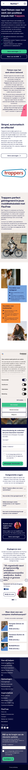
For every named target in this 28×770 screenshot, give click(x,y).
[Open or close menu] (3, 3)
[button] (14, 489)
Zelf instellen (20, 400)
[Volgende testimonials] (26, 580)
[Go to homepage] (14, 3)
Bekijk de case (9, 594)
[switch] (23, 384)
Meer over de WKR (13, 57)
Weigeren (14, 414)
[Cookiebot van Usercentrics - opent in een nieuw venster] (20, 354)
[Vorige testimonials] (1, 580)
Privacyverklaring (13, 767)
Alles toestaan (14, 404)
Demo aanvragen (13, 51)
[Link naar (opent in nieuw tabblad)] (2, 728)
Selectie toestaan (14, 409)
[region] (14, 580)
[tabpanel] (14, 580)
